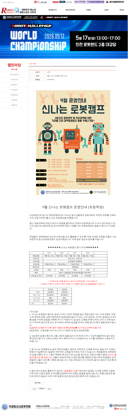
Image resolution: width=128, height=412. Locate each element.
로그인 (3, 2)
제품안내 (14, 105)
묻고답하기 (14, 85)
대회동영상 (14, 95)
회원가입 (11, 2)
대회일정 (14, 100)
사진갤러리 (14, 90)
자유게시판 (14, 79)
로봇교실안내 (14, 74)
